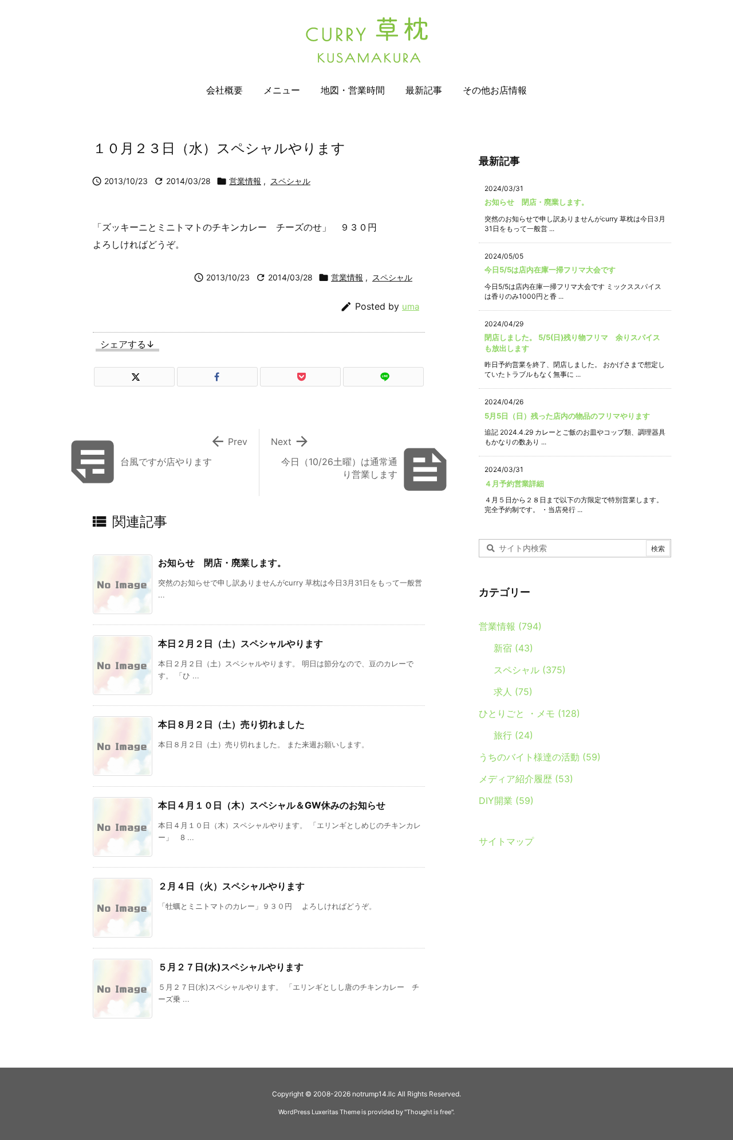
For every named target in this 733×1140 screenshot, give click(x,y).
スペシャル (290, 181)
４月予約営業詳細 (514, 483)
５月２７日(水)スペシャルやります (231, 967)
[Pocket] (300, 376)
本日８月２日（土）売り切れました (231, 724)
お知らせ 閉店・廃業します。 (222, 562)
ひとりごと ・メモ (529, 713)
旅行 (513, 735)
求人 (513, 691)
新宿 (513, 648)
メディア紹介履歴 (526, 778)
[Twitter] (134, 376)
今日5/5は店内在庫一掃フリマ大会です (550, 269)
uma (410, 306)
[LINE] (383, 376)
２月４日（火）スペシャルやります (231, 886)
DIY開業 (506, 800)
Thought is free (429, 1112)
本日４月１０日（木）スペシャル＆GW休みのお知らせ (271, 805)
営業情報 (245, 181)
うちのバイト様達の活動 (540, 757)
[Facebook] (217, 376)
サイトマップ (506, 841)
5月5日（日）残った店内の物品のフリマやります (567, 415)
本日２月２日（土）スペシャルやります (240, 643)
